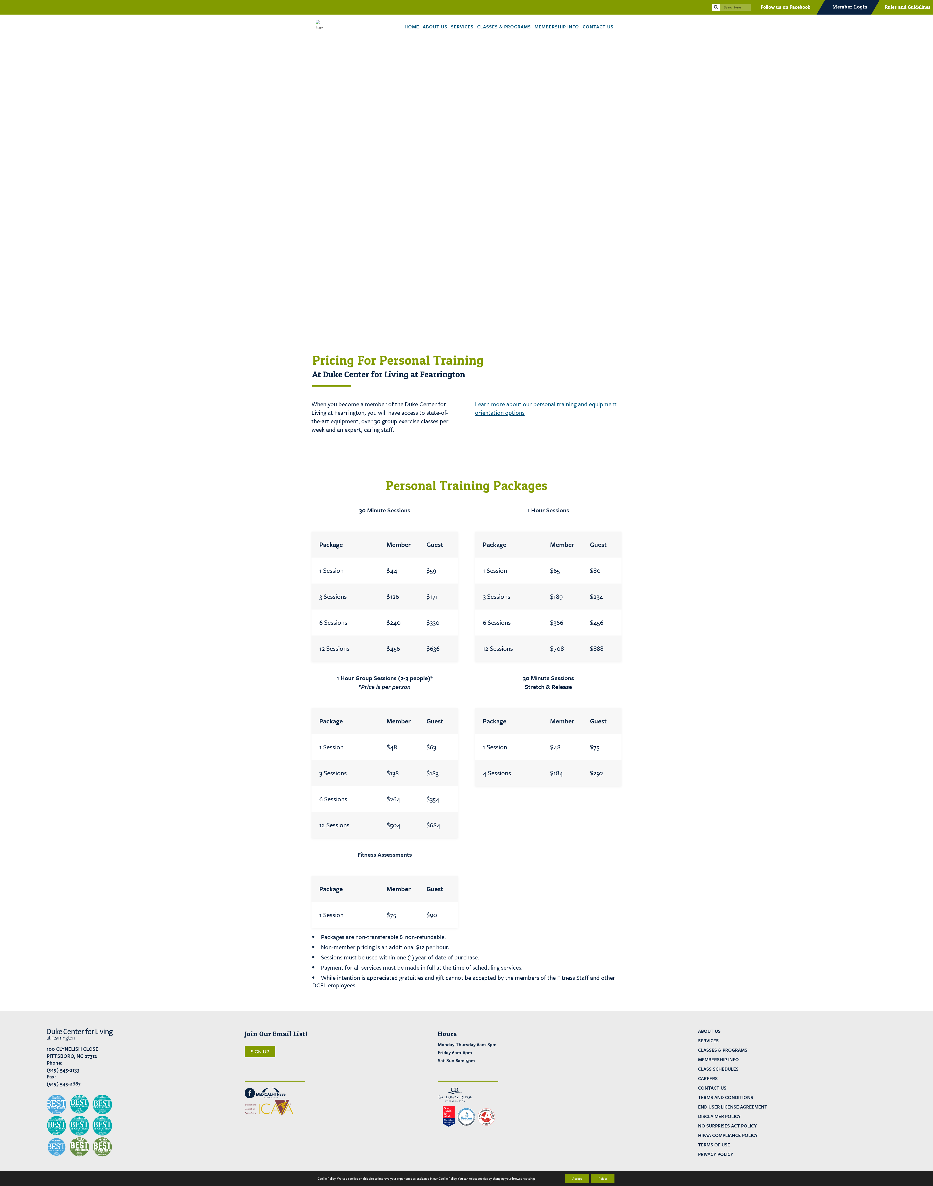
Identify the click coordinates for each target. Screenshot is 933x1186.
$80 (595, 570)
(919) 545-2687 (64, 1083)
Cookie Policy (447, 1178)
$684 (433, 825)
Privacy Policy (715, 1154)
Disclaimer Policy (719, 1116)
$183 (432, 773)
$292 (596, 773)
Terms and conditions (725, 1097)
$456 (596, 622)
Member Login (849, 7)
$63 (431, 747)
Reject (602, 1178)
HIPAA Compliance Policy (728, 1135)
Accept (577, 1178)
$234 (596, 596)
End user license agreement (732, 1107)
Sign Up (260, 1051)
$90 (431, 915)
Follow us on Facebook (785, 7)
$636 (433, 648)
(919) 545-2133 (63, 1069)
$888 (597, 648)
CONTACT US (712, 1088)
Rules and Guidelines (908, 7)
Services (708, 1040)
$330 (433, 622)
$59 (431, 570)
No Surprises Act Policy (727, 1125)
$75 (594, 747)
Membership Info (718, 1059)
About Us (709, 1031)
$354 (432, 799)
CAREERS (708, 1078)
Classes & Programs (722, 1050)
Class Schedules (718, 1069)
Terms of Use (714, 1144)
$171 (432, 596)
